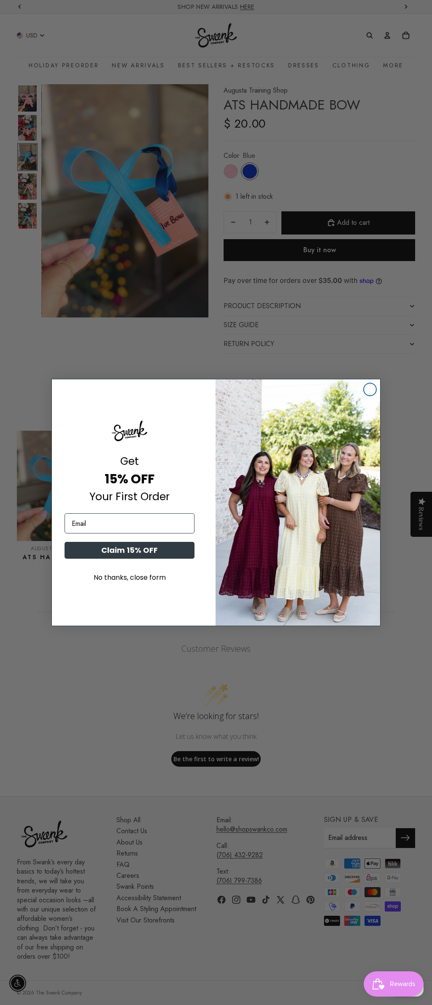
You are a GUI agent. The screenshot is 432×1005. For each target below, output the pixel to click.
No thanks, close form (130, 577)
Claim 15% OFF (129, 550)
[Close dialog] (370, 389)
